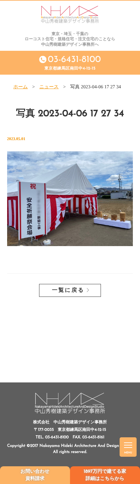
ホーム (20, 87)
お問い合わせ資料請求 (34, 475)
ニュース (49, 87)
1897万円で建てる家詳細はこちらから (105, 475)
